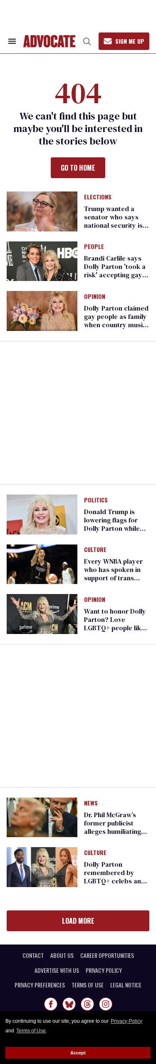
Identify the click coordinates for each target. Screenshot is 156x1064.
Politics (96, 500)
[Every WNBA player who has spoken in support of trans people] (42, 563)
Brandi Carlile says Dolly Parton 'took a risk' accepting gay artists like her (115, 271)
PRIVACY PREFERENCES (40, 985)
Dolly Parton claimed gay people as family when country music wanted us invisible (116, 320)
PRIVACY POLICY (104, 970)
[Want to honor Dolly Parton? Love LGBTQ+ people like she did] (42, 613)
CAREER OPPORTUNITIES (107, 955)
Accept (78, 1052)
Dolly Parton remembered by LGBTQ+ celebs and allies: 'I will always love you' (114, 881)
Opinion (94, 297)
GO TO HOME (78, 168)
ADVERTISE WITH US (57, 970)
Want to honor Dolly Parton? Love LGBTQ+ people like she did (115, 624)
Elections (97, 197)
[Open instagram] (105, 1004)
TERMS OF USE (88, 985)
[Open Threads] (87, 1004)
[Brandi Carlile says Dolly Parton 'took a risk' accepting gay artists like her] (42, 260)
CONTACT (33, 955)
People (94, 247)
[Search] (87, 41)
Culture (95, 550)
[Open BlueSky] (69, 1004)
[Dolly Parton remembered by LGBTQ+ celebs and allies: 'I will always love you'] (42, 867)
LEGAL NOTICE (125, 985)
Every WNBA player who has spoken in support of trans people (113, 574)
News (91, 803)
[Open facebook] (50, 1004)
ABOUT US (62, 955)
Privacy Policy (126, 1021)
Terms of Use (31, 1031)
